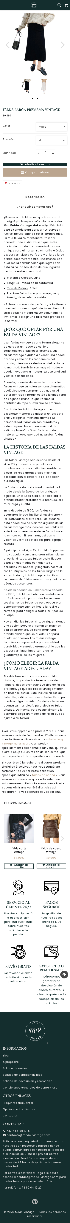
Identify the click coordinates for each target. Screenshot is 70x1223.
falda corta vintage (19, 850)
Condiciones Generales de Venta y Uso (30, 1087)
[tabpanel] (26, 86)
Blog (6, 1055)
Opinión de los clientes (19, 1109)
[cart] (66, 5)
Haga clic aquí (46, 1173)
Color (6, 126)
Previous (7, 44)
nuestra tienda (48, 1146)
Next (62, 44)
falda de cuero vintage (51, 850)
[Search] (59, 5)
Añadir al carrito (20, 866)
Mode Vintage (25, 1212)
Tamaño (9, 139)
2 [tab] (38, 98)
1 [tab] (32, 98)
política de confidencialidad (22, 1075)
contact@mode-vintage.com (37, 1177)
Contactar (10, 1115)
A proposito (11, 1062)
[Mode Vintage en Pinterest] (35, 1203)
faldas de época (44, 775)
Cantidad (9, 153)
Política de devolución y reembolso (27, 1081)
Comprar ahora (37, 172)
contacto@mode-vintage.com (28, 1135)
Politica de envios (15, 1068)
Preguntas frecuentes (18, 1103)
